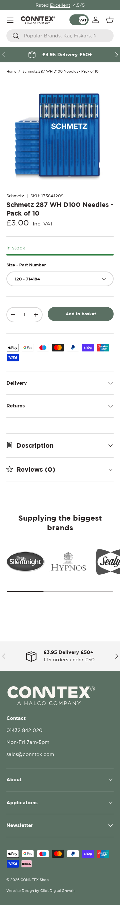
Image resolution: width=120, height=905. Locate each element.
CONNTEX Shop (34, 880)
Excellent (60, 5)
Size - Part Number (26, 264)
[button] (110, 20)
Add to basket (81, 313)
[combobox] (60, 35)
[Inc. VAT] (79, 19)
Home (11, 71)
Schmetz (15, 195)
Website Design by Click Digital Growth (40, 891)
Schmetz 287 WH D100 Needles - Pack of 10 (60, 71)
